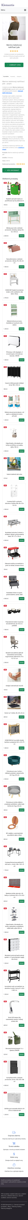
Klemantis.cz (9, 1204)
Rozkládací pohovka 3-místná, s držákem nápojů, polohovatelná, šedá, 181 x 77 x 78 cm (14, 534)
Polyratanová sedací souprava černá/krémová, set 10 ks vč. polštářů (14, 623)
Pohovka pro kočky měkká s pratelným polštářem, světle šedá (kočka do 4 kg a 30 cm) (14, 804)
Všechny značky (16, 1206)
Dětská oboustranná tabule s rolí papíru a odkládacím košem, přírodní (14, 414)
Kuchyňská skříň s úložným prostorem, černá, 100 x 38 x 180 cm (14, 1079)
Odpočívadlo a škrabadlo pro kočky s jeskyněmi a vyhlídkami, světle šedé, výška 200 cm (14, 926)
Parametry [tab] (12, 76)
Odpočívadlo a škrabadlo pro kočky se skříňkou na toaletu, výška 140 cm (14, 445)
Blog (9, 1206)
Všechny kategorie (6, 1208)
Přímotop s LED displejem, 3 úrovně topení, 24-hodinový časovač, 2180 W (14, 354)
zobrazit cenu (15, 65)
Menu (3, 10)
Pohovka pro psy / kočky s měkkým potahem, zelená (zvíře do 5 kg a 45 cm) (14, 773)
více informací (13, 170)
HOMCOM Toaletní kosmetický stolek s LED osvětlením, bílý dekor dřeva (14, 292)
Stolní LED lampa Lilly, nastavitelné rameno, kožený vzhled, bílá (14, 1019)
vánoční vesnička (12, 1197)
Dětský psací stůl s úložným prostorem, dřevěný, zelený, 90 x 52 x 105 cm (14, 230)
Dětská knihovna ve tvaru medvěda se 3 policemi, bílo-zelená (14, 323)
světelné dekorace (12, 1196)
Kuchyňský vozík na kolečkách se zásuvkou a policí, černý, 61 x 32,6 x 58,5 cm (14, 988)
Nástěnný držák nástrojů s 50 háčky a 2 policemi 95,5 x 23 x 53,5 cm (14, 895)
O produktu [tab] (6, 76)
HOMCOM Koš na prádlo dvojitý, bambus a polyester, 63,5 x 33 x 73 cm (14, 742)
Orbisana (11, 56)
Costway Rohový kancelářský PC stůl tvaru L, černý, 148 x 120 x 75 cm (14, 864)
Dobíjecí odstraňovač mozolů (14, 686)
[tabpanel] (14, 123)
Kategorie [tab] (19, 76)
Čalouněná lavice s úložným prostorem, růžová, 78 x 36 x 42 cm (14, 261)
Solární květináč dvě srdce (14, 474)
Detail (22, 205)
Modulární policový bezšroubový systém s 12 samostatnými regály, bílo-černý (14, 957)
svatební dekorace (15, 1194)
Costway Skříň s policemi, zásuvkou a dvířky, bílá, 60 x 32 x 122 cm (14, 503)
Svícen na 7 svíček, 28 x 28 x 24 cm (14, 713)
